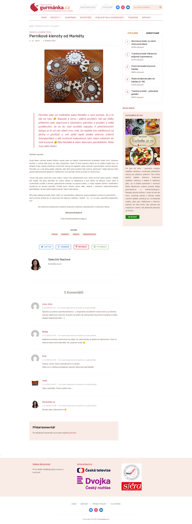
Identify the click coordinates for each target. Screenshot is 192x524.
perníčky (65, 234)
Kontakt (146, 17)
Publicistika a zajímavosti (109, 17)
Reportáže (86, 17)
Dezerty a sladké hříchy (40, 32)
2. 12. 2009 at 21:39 (49, 360)
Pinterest (82, 247)
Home (44, 17)
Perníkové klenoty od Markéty (56, 36)
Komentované (152, 33)
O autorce (116, 504)
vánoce (76, 234)
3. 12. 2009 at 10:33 (49, 406)
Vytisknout (102, 247)
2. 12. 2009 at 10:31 (49, 336)
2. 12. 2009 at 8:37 (48, 308)
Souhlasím (166, 520)
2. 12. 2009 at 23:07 (49, 384)
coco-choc (47, 304)
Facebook (65, 247)
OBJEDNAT (132, 217)
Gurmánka (70, 17)
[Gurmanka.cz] (51, 7)
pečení (54, 234)
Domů (31, 26)
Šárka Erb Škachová (59, 259)
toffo (44, 381)
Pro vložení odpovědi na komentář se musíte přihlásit (77, 308)
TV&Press (133, 17)
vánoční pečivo (89, 234)
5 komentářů (49, 41)
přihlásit (73, 433)
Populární (133, 33)
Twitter (47, 247)
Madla (45, 332)
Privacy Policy (99, 504)
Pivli (44, 356)
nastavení (148, 520)
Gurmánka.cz (48, 402)
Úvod (74, 504)
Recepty (55, 17)
